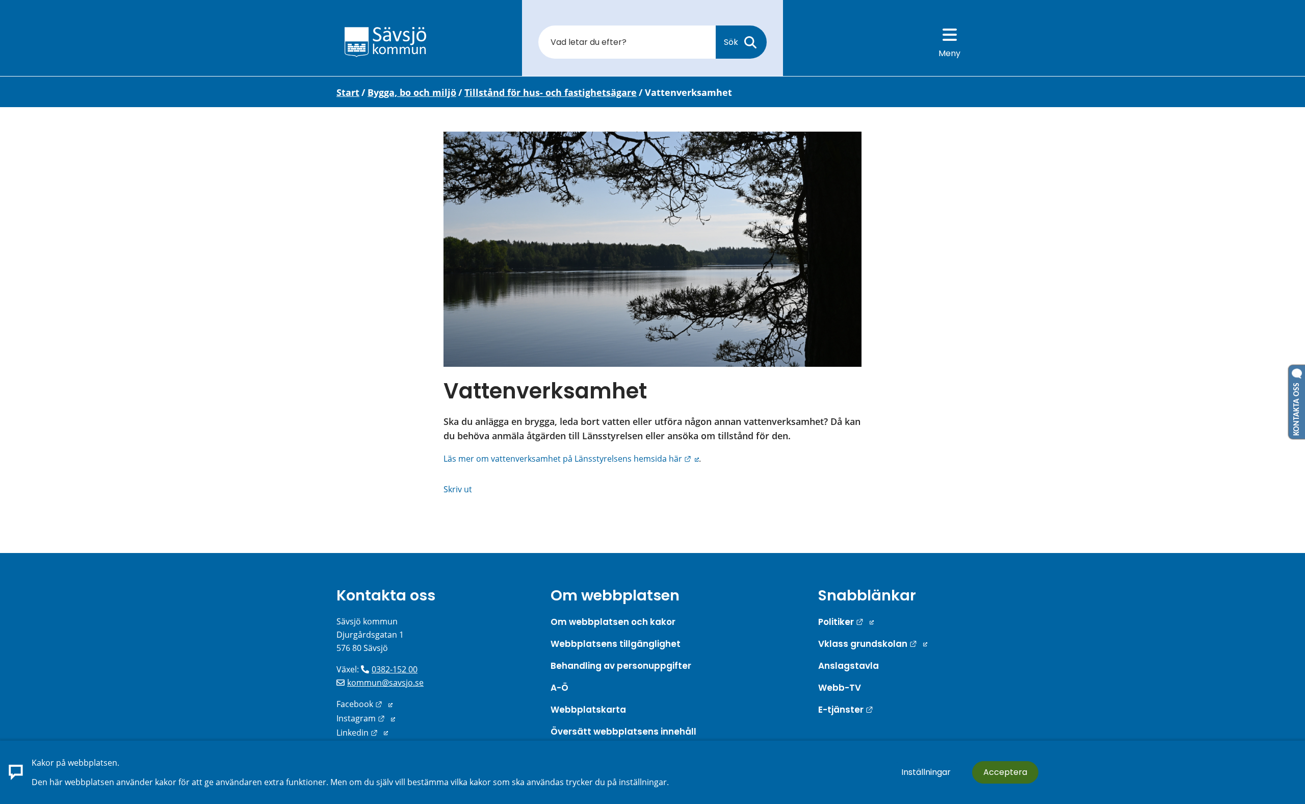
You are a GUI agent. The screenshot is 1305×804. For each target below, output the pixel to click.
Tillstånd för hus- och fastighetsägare (550, 92)
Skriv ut (457, 489)
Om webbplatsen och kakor (613, 622)
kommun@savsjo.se (385, 682)
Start (347, 92)
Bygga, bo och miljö (412, 92)
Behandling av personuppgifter (621, 666)
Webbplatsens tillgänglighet (616, 644)
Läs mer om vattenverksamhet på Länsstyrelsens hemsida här (571, 458)
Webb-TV (839, 688)
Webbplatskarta (588, 710)
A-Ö (559, 688)
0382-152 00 (394, 669)
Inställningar (926, 772)
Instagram (365, 718)
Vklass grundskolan (872, 644)
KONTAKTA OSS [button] (1297, 407)
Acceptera (1005, 772)
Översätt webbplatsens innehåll (623, 731)
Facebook (364, 704)
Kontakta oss (385, 595)
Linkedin (362, 732)
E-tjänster (845, 710)
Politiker (846, 622)
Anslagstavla (848, 666)
